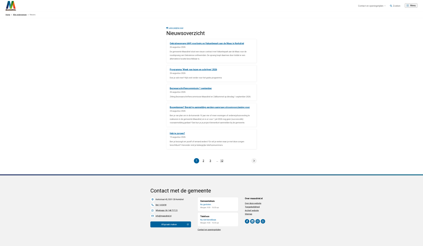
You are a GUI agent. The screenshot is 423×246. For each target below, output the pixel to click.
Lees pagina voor (176, 28)
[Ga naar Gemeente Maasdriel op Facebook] (247, 221)
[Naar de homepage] (11, 6)
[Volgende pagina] (254, 160)
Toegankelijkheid (252, 207)
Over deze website (253, 203)
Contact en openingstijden (209, 229)
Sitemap (248, 214)
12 (222, 161)
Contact (370, 6)
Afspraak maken (176, 225)
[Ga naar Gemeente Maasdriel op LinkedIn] (252, 221)
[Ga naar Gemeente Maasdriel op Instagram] (257, 221)
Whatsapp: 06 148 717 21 (167, 210)
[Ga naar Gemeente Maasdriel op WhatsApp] (263, 221)
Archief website (252, 210)
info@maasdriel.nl (163, 216)
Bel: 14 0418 (161, 205)
